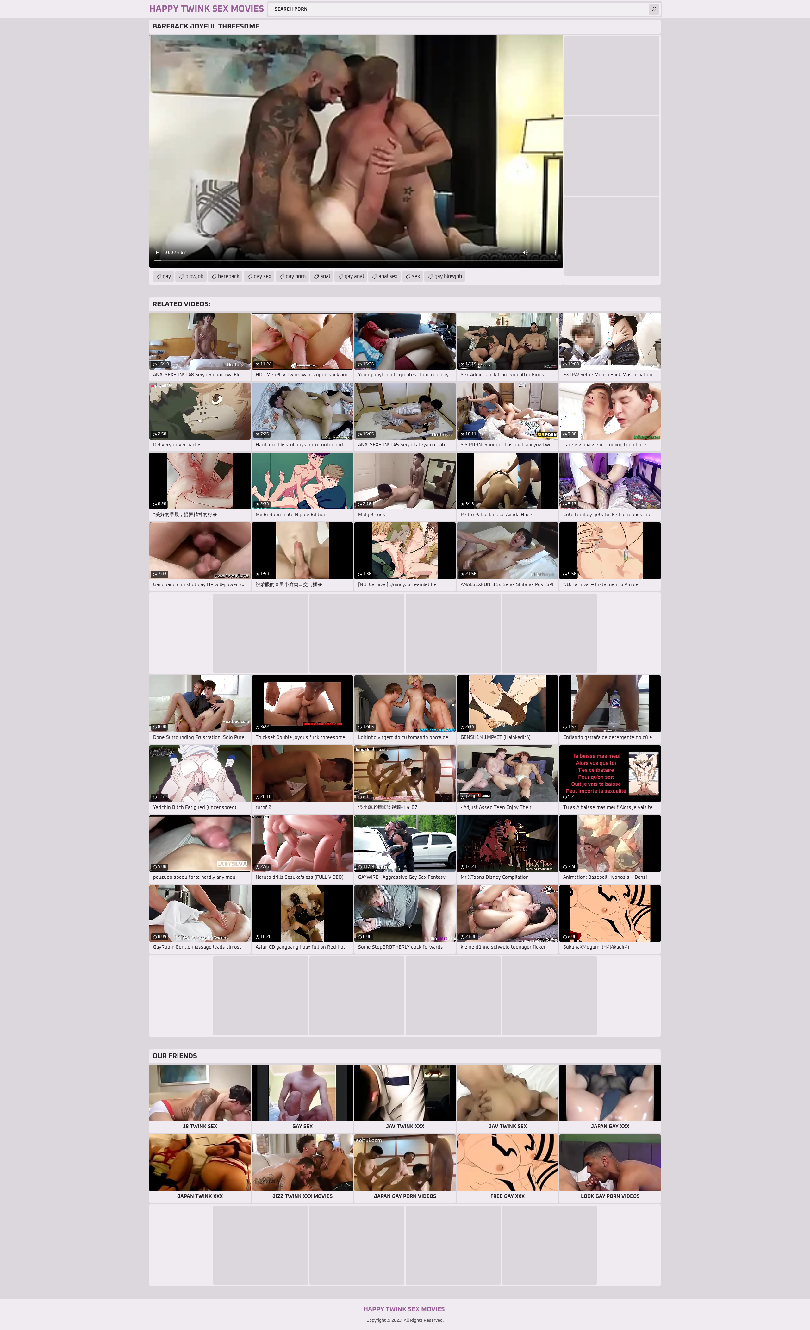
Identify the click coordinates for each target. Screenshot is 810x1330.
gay (167, 276)
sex (416, 276)
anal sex (387, 276)
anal (325, 276)
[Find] (654, 9)
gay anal (354, 276)
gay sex (262, 276)
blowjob (194, 276)
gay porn (296, 276)
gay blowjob (448, 276)
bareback (228, 276)
